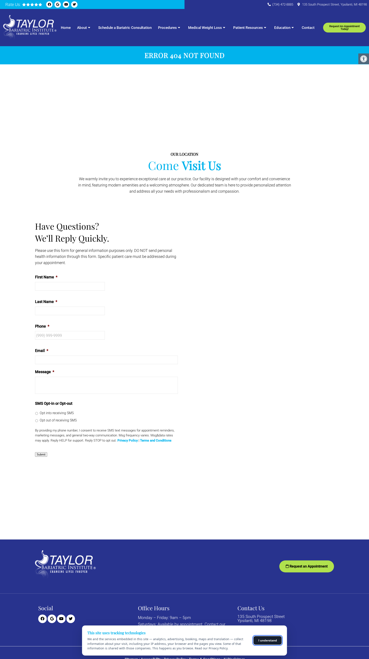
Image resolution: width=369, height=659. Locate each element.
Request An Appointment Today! (344, 28)
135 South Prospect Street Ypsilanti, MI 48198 (261, 619)
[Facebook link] (49, 4)
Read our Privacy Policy (211, 648)
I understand (267, 640)
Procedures (167, 27)
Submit (41, 454)
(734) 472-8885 (282, 4)
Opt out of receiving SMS (58, 420)
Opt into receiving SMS (57, 413)
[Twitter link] (74, 4)
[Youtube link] (66, 4)
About (82, 27)
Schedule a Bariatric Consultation (125, 27)
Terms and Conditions (155, 440)
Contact (308, 27)
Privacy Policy (127, 440)
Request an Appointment (308, 566)
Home (66, 27)
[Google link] (57, 4)
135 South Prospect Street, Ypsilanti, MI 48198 (334, 4)
